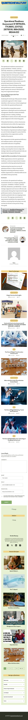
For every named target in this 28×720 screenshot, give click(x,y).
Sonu (14, 263)
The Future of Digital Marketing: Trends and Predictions (14, 410)
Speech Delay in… (14, 571)
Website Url (4, 488)
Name (2, 475)
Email (3, 482)
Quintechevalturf (14, 17)
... (13, 668)
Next (21, 668)
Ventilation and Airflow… (14, 608)
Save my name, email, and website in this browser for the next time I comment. (14, 496)
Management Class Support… (14, 626)
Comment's (4, 459)
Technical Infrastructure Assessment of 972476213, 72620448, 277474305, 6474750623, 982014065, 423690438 (14, 324)
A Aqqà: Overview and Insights (14, 295)
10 (16, 668)
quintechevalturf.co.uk (16, 716)
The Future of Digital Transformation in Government (14, 352)
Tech (14, 349)
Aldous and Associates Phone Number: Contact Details (14, 381)
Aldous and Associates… (14, 663)
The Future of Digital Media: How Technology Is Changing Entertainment (14, 439)
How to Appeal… (14, 589)
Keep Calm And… (14, 644)
